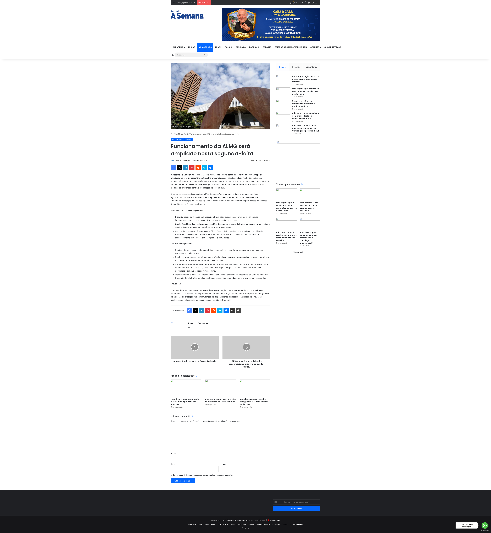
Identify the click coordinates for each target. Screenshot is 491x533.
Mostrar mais (298, 252)
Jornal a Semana (181, 161)
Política (188, 140)
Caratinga (178, 47)
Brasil (218, 47)
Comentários (311, 67)
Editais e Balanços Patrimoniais (291, 47)
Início (174, 134)
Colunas (314, 47)
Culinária (241, 47)
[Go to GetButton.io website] (485, 530)
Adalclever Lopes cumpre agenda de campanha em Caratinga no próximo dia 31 (305, 128)
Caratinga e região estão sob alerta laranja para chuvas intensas (185, 401)
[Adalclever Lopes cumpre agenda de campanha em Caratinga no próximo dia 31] (283, 129)
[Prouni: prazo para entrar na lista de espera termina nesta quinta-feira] (283, 92)
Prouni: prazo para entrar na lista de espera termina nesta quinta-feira (306, 91)
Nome (174, 453)
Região (191, 47)
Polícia (228, 47)
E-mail (174, 464)
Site (224, 464)
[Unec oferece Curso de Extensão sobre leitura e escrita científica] (220, 388)
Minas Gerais (205, 47)
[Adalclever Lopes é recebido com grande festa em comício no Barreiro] (255, 388)
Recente (296, 67)
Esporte (267, 47)
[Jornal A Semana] (187, 14)
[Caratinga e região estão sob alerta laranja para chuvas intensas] (186, 388)
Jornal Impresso (332, 47)
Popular (282, 67)
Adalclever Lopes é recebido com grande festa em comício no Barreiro (254, 401)
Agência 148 (275, 520)
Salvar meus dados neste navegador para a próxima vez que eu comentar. (203, 475)
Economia (254, 47)
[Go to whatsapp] (485, 525)
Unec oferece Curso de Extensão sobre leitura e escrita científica (220, 400)
